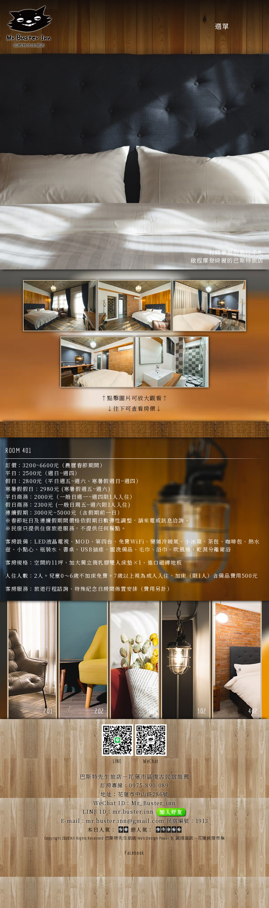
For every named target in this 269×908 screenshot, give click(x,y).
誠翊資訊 (185, 838)
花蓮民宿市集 (211, 838)
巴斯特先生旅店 (121, 838)
